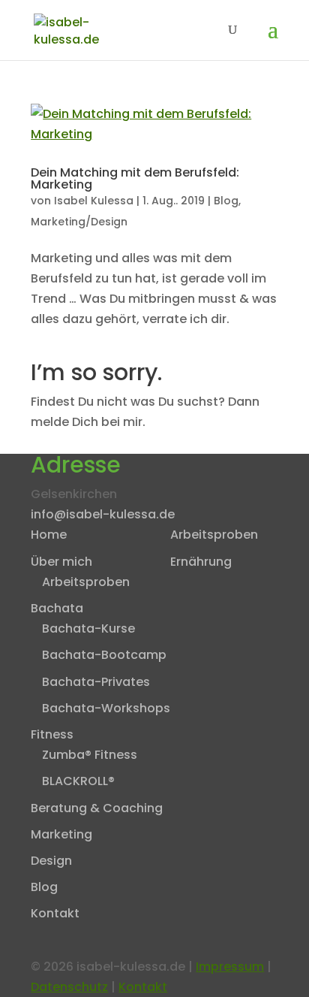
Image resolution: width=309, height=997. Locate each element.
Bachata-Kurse (88, 628)
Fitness (52, 734)
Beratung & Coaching (97, 808)
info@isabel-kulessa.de (103, 514)
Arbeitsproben (86, 582)
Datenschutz (69, 986)
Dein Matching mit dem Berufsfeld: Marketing (135, 178)
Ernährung (201, 561)
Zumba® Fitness (89, 754)
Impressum (230, 966)
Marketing (61, 834)
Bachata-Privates (96, 681)
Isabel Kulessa (94, 200)
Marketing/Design (79, 221)
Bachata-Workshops (106, 708)
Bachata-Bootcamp (104, 654)
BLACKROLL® (78, 781)
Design (51, 860)
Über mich (61, 561)
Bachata (57, 608)
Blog (226, 200)
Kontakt (55, 913)
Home (49, 534)
